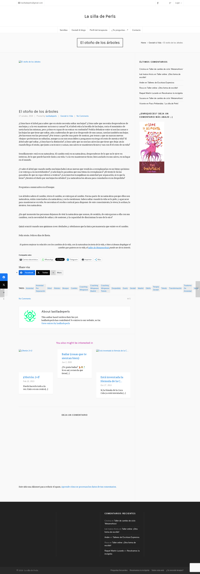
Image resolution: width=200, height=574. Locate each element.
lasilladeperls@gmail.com (32, 3)
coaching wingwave (84, 288)
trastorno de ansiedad (188, 288)
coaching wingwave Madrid (94, 288)
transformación (175, 288)
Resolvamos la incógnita (172, 93)
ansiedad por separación (40, 288)
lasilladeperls (51, 116)
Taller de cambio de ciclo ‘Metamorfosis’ (166, 69)
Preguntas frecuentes (119, 570)
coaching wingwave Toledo (105, 288)
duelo (125, 288)
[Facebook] (4, 277)
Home (143, 43)
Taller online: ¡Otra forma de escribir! (162, 88)
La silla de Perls (100, 16)
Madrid (140, 288)
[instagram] (166, 3)
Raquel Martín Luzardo (149, 93)
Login (177, 3)
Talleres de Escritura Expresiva (161, 82)
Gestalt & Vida (155, 43)
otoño (148, 288)
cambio (74, 288)
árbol (49, 288)
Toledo (164, 288)
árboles (57, 288)
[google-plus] (170, 3)
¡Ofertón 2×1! (31, 377)
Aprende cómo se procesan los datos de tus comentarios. (88, 487)
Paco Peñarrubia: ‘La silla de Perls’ (164, 103)
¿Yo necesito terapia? (174, 570)
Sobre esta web (158, 570)
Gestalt (133, 288)
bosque (66, 288)
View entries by (55, 323)
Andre (141, 82)
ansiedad (30, 288)
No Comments (83, 116)
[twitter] (162, 3)
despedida (116, 288)
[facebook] (158, 3)
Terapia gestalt (156, 288)
